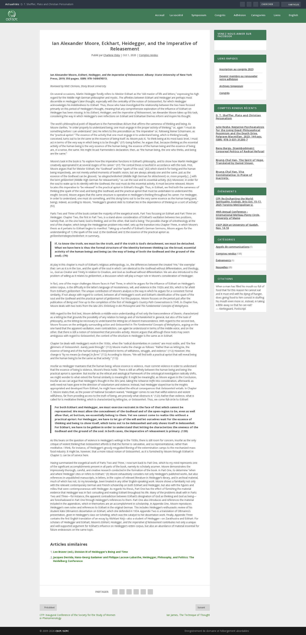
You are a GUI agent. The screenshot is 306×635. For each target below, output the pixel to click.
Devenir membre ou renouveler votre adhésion (238, 77)
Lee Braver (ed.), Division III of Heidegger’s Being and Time (90, 551)
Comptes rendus (148, 55)
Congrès (220, 15)
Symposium (198, 15)
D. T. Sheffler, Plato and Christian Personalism (47, 4)
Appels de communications (232, 246)
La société (176, 15)
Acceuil (159, 15)
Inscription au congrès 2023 (236, 69)
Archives (231, 86)
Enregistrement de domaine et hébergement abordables (217, 631)
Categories (258, 15)
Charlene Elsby (111, 55)
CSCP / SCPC (62, 631)
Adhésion (240, 15)
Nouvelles (222, 267)
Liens (277, 15)
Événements (223, 260)
